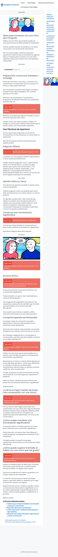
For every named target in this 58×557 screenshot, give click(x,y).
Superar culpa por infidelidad (50, 16)
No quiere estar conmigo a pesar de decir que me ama (50, 68)
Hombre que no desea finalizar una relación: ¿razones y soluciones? (23, 505)
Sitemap (39, 547)
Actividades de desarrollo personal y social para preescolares (50, 27)
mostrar (16, 69)
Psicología (31, 3)
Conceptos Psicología (29, 7)
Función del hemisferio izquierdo (50, 38)
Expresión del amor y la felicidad (19, 508)
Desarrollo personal (46, 3)
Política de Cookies (22, 547)
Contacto (42, 540)
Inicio (23, 3)
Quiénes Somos (23, 540)
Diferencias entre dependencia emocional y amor (20, 522)
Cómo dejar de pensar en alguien (15, 520)
